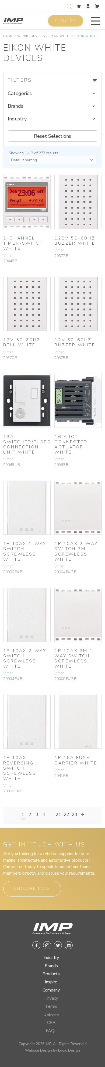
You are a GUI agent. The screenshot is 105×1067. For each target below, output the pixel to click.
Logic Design (69, 1050)
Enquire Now (32, 888)
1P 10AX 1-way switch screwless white (25, 551)
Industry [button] (17, 119)
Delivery (51, 1014)
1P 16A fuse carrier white (75, 760)
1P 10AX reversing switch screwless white (19, 768)
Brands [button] (15, 106)
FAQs (51, 1031)
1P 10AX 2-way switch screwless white (25, 658)
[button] (96, 21)
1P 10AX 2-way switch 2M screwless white (76, 551)
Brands (51, 966)
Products (51, 974)
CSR (51, 1023)
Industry (51, 958)
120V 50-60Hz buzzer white (74, 240)
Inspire (51, 982)
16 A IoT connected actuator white (71, 444)
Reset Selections (52, 136)
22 (66, 815)
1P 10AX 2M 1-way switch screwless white (75, 658)
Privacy (51, 998)
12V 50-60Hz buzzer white (74, 342)
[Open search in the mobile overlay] (70, 6)
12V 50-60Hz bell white (21, 342)
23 (74, 815)
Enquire (65, 20)
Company (51, 990)
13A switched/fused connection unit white (27, 444)
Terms (51, 1006)
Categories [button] (20, 93)
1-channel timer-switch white (23, 243)
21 (58, 815)
